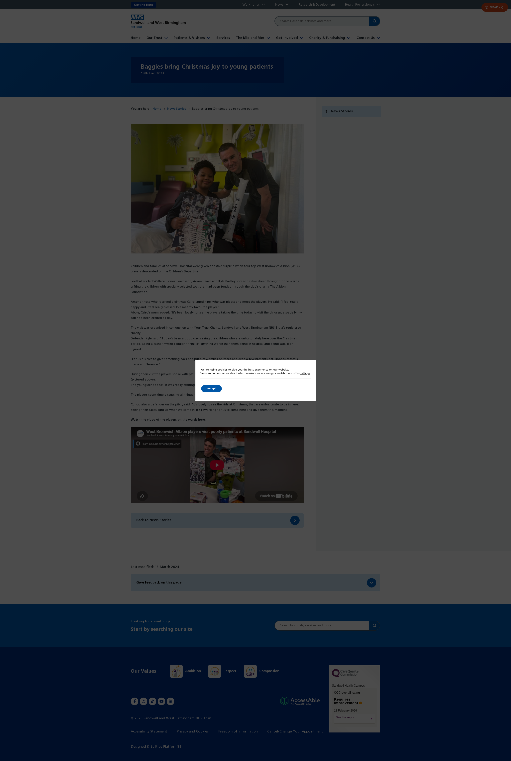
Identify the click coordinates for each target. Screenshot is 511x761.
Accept (211, 388)
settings (305, 373)
